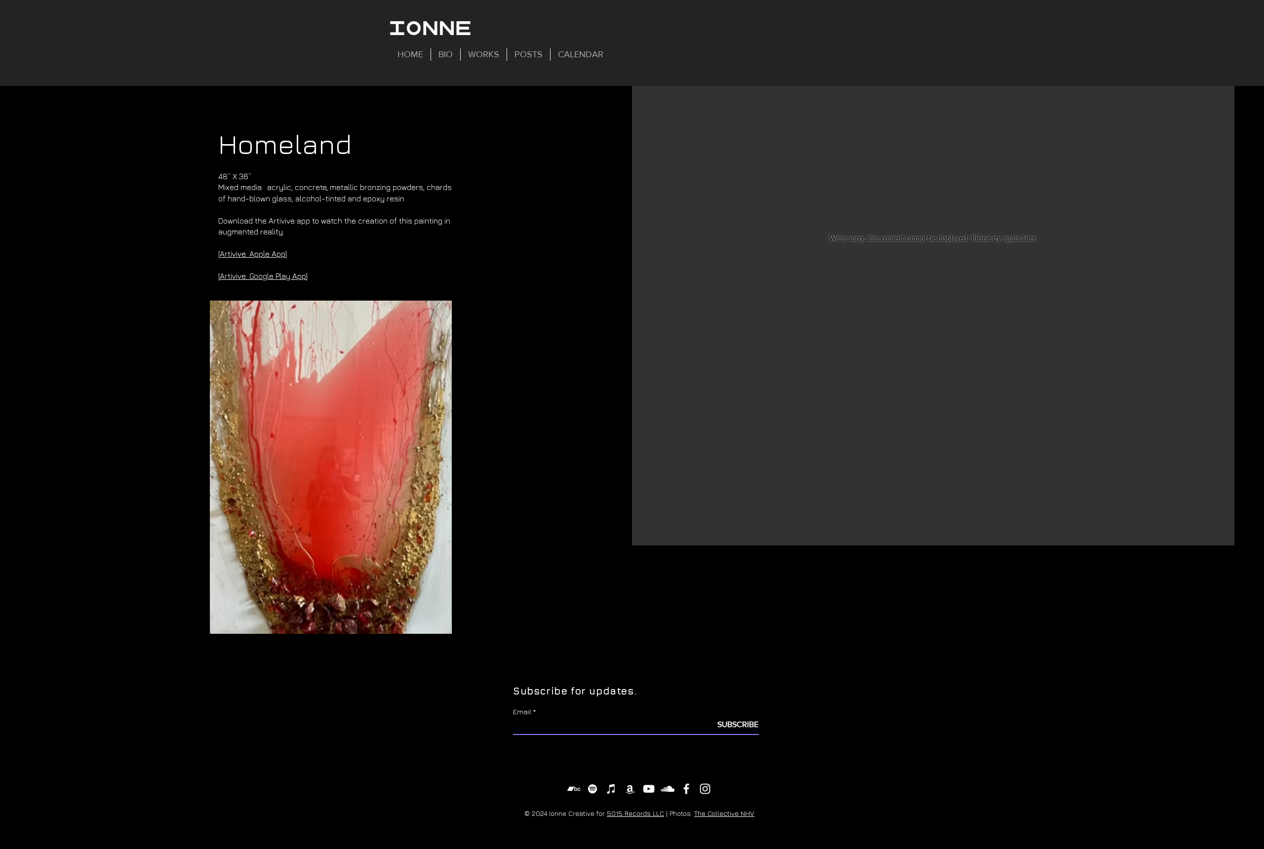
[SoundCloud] (667, 789)
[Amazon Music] (630, 789)
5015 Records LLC (635, 813)
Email (522, 711)
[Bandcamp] (574, 789)
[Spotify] (592, 789)
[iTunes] (611, 789)
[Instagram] (705, 789)
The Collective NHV (724, 813)
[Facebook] (686, 789)
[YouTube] (649, 789)
